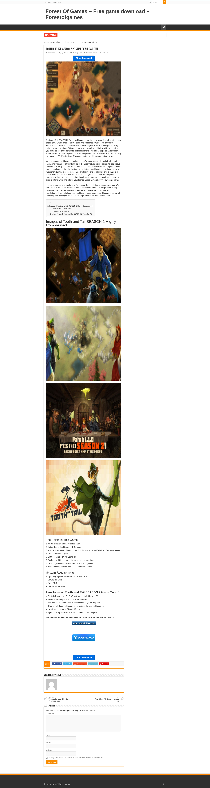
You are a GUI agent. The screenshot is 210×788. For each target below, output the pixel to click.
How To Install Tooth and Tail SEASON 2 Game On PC (72, 214)
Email (48, 742)
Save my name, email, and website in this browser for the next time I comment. (75, 758)
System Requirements (61, 211)
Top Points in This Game (62, 209)
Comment (50, 714)
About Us (48, 2)
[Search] (164, 2)
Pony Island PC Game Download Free (107, 699)
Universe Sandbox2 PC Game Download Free (59, 699)
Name (48, 735)
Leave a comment (91, 53)
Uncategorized (55, 42)
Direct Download (84, 58)
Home (46, 42)
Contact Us (57, 2)
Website (49, 750)
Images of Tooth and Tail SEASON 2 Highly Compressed (70, 206)
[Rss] (150, 2)
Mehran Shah (52, 53)
